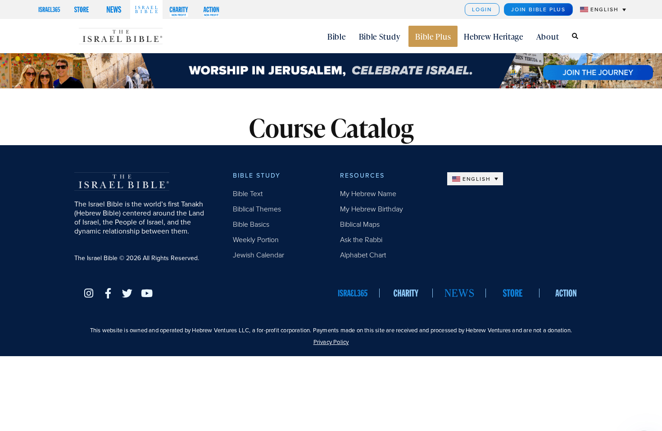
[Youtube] (146, 293)
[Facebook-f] (108, 293)
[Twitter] (127, 293)
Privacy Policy (331, 342)
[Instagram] (88, 293)
